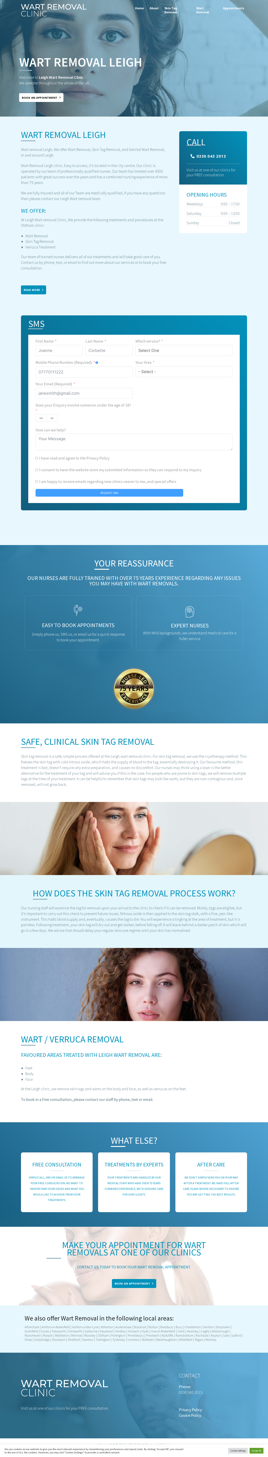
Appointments (233, 8)
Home (139, 8)
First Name (45, 341)
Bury (179, 1327)
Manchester (33, 1335)
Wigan (199, 1340)
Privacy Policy (97, 458)
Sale (226, 1335)
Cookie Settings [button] (238, 1450)
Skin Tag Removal (170, 10)
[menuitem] (139, 10)
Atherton (106, 1327)
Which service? (147, 341)
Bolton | (154, 1327)
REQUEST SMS (109, 493)
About (154, 8)
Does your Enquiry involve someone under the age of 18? (83, 405)
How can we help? (51, 429)
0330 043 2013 (211, 156)
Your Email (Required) (54, 383)
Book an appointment (39, 97)
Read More (32, 290)
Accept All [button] (256, 1450)
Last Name (94, 341)
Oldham (103, 1335)
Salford (236, 1335)
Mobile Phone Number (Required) (64, 362)
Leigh (204, 1331)
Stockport (58, 1340)
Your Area (143, 362)
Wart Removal (202, 10)
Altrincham (32, 1327)
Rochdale (202, 1335)
